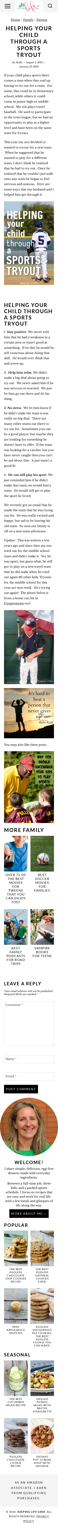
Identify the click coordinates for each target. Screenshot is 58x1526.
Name (10, 1059)
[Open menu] (8, 6)
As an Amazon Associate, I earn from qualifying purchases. (29, 1490)
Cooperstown (14, 603)
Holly (19, 62)
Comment (14, 1005)
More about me (27, 1213)
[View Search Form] (50, 6)
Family (28, 20)
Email (10, 1076)
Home (15, 20)
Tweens (41, 20)
